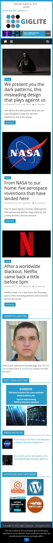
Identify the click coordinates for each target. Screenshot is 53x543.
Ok (27, 540)
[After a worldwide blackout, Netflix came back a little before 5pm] (26, 232)
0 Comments (40, 104)
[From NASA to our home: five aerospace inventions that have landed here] (26, 133)
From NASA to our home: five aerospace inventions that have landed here (25, 190)
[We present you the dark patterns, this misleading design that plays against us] (26, 50)
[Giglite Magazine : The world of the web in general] (5, 41)
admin (28, 104)
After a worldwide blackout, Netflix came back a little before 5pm (22, 274)
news (8, 79)
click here (26, 368)
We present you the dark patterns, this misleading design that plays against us (25, 92)
